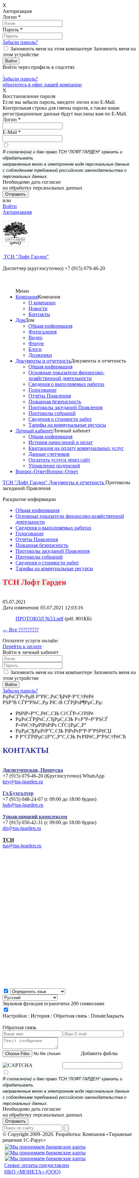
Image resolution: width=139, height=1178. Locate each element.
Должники (40, 355)
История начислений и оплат (60, 442)
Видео (35, 337)
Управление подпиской (54, 465)
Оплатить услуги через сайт (59, 460)
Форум (36, 343)
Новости (38, 308)
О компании (42, 302)
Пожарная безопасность (54, 401)
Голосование (42, 390)
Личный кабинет (34, 430)
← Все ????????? (21, 629)
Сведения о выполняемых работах (66, 384)
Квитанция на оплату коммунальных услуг (76, 448)
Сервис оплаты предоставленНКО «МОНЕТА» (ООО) (36, 1168)
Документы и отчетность (43, 361)
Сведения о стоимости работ (60, 419)
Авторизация (17, 212)
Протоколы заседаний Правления (65, 407)
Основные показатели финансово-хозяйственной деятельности (66, 375)
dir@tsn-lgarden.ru (22, 828)
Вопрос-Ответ (31, 471)
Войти (10, 206)
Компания (27, 297)
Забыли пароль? (20, 42)
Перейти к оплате (22, 646)
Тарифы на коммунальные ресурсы (67, 425)
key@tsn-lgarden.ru (23, 781)
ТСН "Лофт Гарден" (26, 256)
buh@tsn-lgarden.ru (23, 805)
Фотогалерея (42, 331)
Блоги (35, 349)
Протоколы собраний (52, 413)
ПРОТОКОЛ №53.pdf (39, 618)
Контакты (39, 314)
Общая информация (50, 326)
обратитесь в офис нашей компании (42, 84)
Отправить (15, 1121)
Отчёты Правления (49, 395)
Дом (20, 320)
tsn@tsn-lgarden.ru (22, 845)
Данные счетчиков (49, 454)
